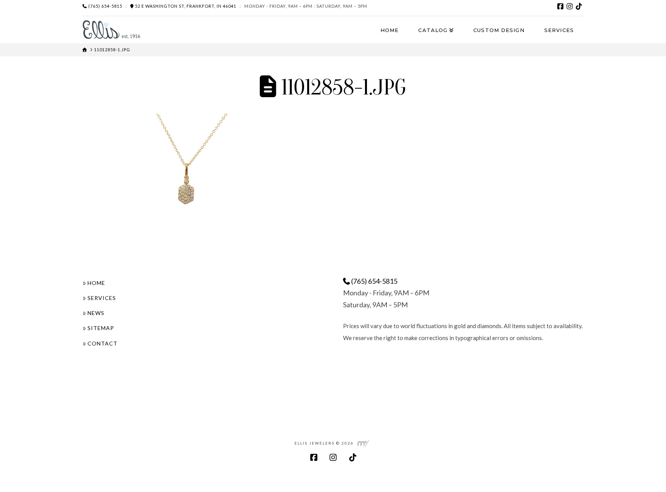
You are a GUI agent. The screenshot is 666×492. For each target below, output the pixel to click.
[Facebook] (560, 6)
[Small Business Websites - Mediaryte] (363, 443)
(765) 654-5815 (104, 5)
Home (96, 283)
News (95, 313)
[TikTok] (579, 6)
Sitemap (100, 328)
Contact (102, 343)
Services (101, 298)
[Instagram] (569, 6)
